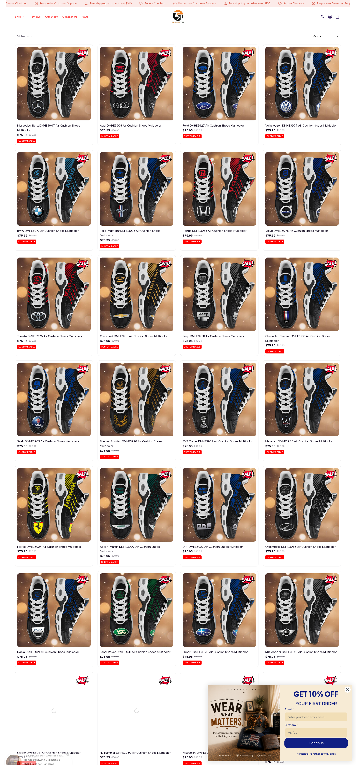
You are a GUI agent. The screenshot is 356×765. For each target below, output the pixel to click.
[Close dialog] (347, 689)
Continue (316, 743)
